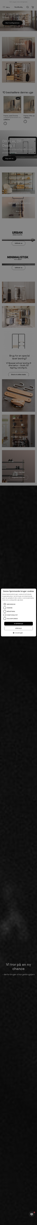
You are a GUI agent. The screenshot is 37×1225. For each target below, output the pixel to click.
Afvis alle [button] (18, 628)
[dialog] (18, 612)
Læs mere (20, 600)
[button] (18, 633)
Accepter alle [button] (18, 623)
